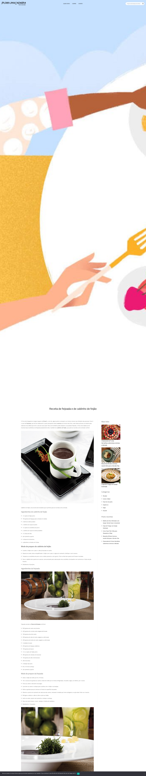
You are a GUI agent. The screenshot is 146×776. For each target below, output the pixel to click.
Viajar (104, 508)
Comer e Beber (106, 499)
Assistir (105, 511)
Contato (80, 3)
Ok (78, 773)
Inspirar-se (105, 505)
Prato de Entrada (35, 624)
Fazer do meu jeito (107, 502)
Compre (74, 3)
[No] (144, 773)
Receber (105, 496)
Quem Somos (66, 3)
